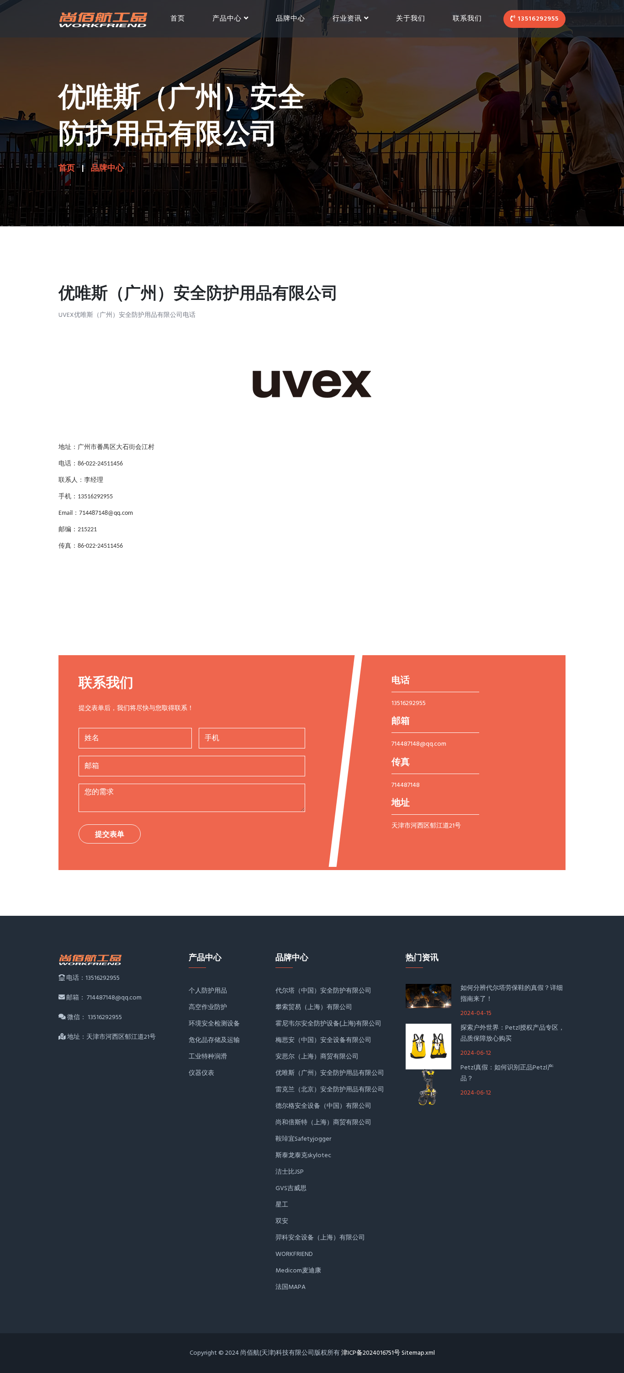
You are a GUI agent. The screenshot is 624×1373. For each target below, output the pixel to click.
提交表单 (109, 835)
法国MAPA (290, 1287)
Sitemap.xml (418, 1353)
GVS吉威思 (291, 1188)
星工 (281, 1205)
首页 (177, 18)
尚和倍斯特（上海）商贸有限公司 (323, 1122)
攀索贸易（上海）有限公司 (313, 1007)
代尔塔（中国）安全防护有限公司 (323, 991)
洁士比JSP (289, 1172)
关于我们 (410, 18)
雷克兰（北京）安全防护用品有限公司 (329, 1090)
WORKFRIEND (294, 1254)
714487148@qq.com (418, 744)
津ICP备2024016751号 (370, 1353)
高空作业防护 (208, 1007)
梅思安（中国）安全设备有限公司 (323, 1040)
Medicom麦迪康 (298, 1271)
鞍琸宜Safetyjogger (303, 1139)
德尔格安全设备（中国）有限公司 (323, 1106)
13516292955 (537, 19)
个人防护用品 (208, 991)
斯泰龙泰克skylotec (303, 1155)
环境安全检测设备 (214, 1024)
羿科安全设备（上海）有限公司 (320, 1238)
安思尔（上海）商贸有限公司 (317, 1057)
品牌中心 (290, 18)
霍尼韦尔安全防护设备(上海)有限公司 (328, 1024)
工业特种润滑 (208, 1057)
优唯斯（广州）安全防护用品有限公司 (329, 1073)
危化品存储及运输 (214, 1040)
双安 (281, 1221)
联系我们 (467, 18)
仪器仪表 (201, 1073)
